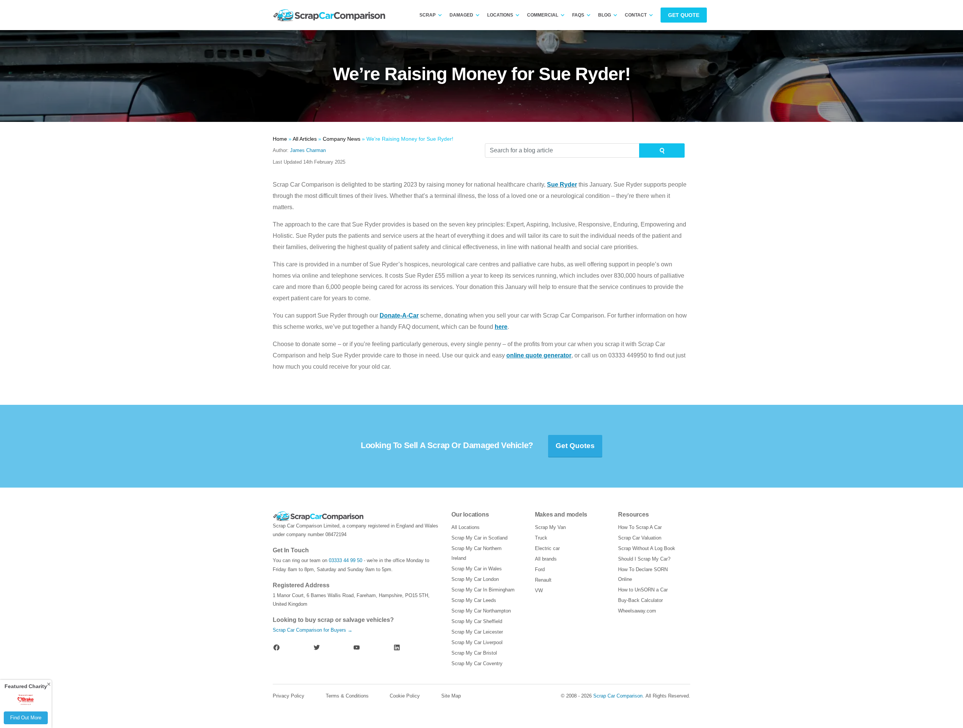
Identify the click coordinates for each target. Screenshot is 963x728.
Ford (540, 569)
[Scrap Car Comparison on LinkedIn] (397, 647)
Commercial (542, 15)
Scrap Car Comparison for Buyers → (312, 630)
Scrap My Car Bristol (474, 653)
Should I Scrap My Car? (644, 559)
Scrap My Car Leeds (473, 600)
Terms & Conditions (347, 696)
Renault (543, 580)
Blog (604, 15)
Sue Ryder (562, 184)
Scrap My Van (550, 527)
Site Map (451, 696)
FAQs (578, 15)
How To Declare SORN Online (643, 574)
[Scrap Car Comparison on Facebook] (276, 647)
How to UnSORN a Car (643, 590)
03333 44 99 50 (345, 560)
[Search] (662, 150)
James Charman (308, 150)
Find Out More (25, 717)
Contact (636, 15)
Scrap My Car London (475, 579)
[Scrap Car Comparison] (331, 15)
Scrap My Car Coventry (477, 663)
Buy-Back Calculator (640, 600)
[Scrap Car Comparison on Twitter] (316, 647)
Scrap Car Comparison (618, 696)
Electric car (547, 548)
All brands (546, 559)
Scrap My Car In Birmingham (483, 590)
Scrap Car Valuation (639, 538)
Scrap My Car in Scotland (479, 538)
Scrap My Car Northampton (481, 611)
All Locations (465, 527)
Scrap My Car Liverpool (477, 642)
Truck (541, 538)
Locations (500, 15)
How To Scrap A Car (640, 527)
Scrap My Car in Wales (476, 568)
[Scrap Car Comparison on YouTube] (356, 647)
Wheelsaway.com (637, 611)
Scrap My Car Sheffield (476, 621)
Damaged (461, 15)
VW (539, 590)
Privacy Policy (288, 696)
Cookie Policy (405, 696)
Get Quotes (575, 446)
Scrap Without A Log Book (646, 548)
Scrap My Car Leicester (477, 632)
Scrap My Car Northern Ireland (476, 553)
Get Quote (683, 15)
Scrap (427, 15)
